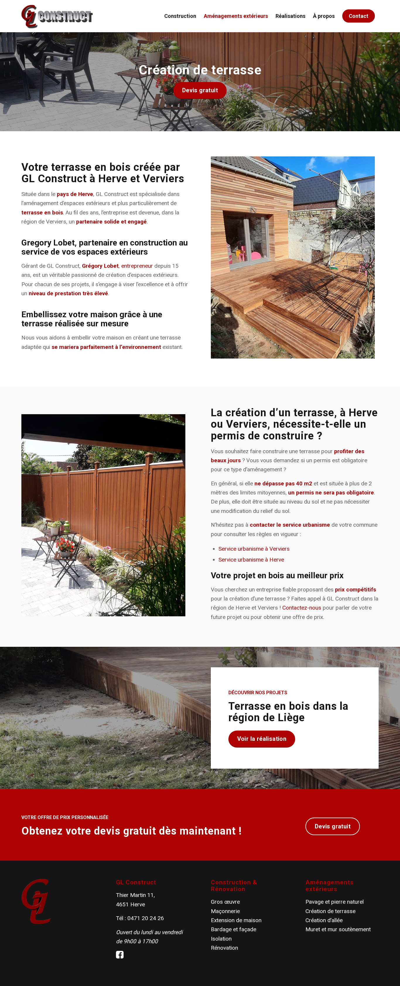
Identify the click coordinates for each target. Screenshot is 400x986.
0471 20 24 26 (145, 918)
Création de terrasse (330, 911)
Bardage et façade (233, 929)
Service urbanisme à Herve (251, 559)
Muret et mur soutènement (338, 929)
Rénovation (224, 947)
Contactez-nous (301, 607)
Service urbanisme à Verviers (254, 548)
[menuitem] (180, 16)
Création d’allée (324, 920)
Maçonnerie (225, 911)
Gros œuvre (225, 901)
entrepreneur (137, 265)
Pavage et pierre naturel (334, 901)
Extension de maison (236, 920)
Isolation (221, 938)
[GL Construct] (57, 16)
